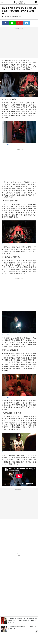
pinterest (19, 23)
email (26, 23)
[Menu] (2, 2)
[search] (36, 2)
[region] (19, 42)
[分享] (5, 23)
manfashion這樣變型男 (19, 2)
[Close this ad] (37, 632)
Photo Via (6, 144)
